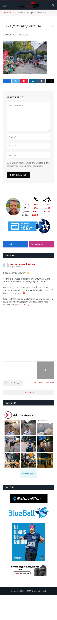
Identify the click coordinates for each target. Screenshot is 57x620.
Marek (8, 35)
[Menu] (5, 5)
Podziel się (50, 382)
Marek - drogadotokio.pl (23, 264)
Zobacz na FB (38, 382)
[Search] (52, 5)
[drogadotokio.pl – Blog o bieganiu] (28, 5)
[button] (12, 427)
